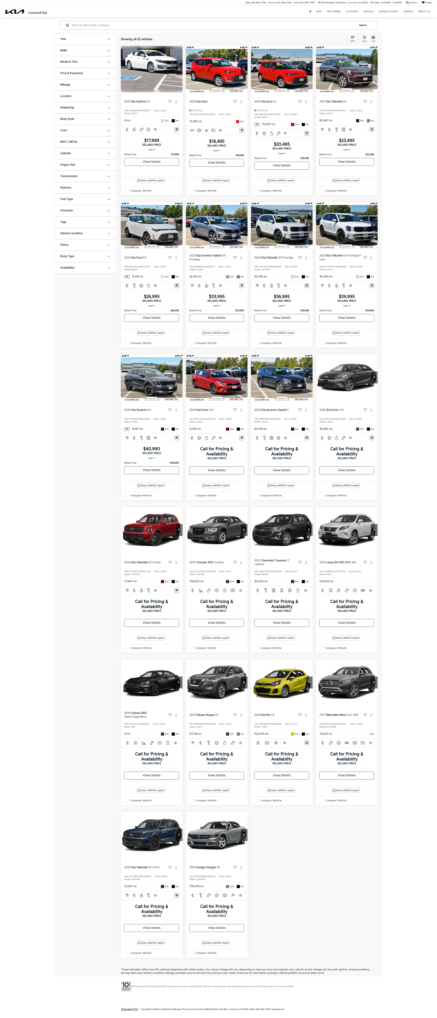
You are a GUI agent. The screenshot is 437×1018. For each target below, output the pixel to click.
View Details (152, 162)
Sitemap (177, 1009)
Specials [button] (368, 11)
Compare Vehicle (141, 190)
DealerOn (166, 1009)
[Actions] (176, 102)
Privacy (185, 1009)
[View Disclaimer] (155, 129)
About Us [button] (424, 11)
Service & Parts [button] (388, 11)
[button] (179, 69)
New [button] (319, 11)
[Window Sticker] (176, 129)
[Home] (310, 12)
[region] (151, 154)
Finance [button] (408, 11)
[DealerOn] (130, 1009)
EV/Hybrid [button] (352, 11)
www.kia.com (277, 1009)
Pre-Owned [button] (334, 11)
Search (362, 25)
